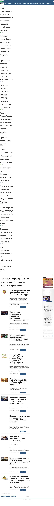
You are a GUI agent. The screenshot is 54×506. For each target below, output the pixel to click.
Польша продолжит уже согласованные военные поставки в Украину (20, 419)
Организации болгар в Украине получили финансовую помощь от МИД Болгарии (6, 70)
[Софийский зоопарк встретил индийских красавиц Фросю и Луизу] (4, 380)
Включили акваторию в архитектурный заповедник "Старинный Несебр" (20, 461)
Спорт (31, 3)
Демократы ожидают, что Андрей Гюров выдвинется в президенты (6, 235)
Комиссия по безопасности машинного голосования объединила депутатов (19, 316)
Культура (14, 3)
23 (52, 335)
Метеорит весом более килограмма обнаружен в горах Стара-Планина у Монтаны (5, 45)
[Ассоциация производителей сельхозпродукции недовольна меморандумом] (4, 356)
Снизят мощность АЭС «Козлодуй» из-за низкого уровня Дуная (6, 156)
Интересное (48, 3)
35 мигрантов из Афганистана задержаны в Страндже (6, 174)
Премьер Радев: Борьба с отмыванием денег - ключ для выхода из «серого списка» (6, 122)
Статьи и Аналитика (37, 3)
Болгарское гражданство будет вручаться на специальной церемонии (18, 440)
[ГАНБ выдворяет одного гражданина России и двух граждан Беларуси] (4, 292)
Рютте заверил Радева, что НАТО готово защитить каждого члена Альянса (48, 310)
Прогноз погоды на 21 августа (5, 141)
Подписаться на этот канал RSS (6, 493)
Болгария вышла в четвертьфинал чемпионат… (47, 292)
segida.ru (30, 499)
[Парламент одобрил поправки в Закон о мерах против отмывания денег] (4, 398)
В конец (14, 496)
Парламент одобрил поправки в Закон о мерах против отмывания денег (18, 400)
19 (46, 335)
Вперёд (12, 496)
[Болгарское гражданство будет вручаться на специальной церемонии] (4, 437)
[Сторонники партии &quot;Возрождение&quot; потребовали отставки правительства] (4, 336)
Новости (5, 3)
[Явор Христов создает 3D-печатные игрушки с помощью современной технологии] (4, 478)
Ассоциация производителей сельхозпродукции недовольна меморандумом (17, 359)
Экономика (24, 3)
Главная (1, 3)
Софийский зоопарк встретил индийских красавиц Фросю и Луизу (18, 382)
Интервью (43, 3)
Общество (10, 3)
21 (49, 335)
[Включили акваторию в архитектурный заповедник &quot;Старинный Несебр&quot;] (4, 459)
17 (43, 335)
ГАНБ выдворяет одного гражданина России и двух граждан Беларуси (20, 293)
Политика (19, 3)
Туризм (28, 3)
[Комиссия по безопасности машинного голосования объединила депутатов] (4, 313)
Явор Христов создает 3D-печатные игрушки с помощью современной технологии (20, 479)
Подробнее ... (23, 307)
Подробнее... (49, 301)
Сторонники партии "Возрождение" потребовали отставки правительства (19, 338)
